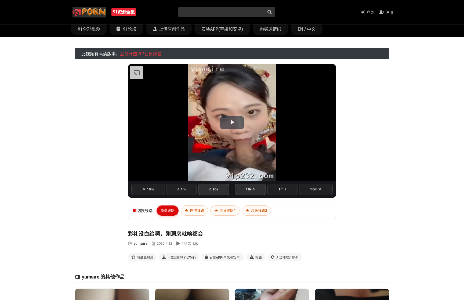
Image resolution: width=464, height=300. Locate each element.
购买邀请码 (270, 29)
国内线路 (196, 210)
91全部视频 (89, 29)
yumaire (140, 243)
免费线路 (168, 210)
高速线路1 (227, 210)
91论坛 (129, 29)
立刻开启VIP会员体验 (140, 53)
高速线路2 (258, 210)
